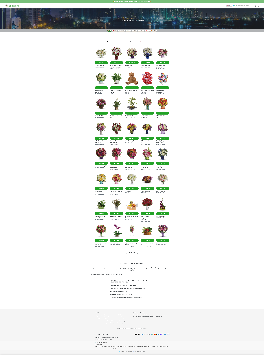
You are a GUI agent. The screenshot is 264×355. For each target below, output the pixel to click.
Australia (111, 348)
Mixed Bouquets (109, 319)
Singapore (116, 348)
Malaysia (120, 348)
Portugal (131, 346)
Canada (145, 346)
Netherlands (120, 346)
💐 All (109, 30)
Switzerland (126, 346)
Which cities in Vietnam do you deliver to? (121, 294)
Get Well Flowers (99, 319)
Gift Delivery (121, 315)
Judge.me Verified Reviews (124, 328)
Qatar (99, 348)
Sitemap (97, 321)
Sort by (96, 41)
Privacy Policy (98, 323)
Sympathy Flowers (103, 315)
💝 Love (147, 30)
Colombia (153, 346)
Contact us (118, 319)
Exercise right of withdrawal (139, 328)
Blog (96, 315)
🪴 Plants (128, 30)
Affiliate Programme (121, 323)
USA (142, 346)
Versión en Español (128, 351)
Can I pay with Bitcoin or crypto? (119, 291)
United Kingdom (114, 346)
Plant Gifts (113, 315)
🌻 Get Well (153, 30)
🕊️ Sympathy (121, 30)
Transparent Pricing (109, 323)
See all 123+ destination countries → (130, 348)
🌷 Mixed (134, 30)
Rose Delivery (98, 317)
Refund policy (121, 321)
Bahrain (96, 348)
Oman (103, 348)
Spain (99, 346)
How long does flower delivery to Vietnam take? (123, 285)
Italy (105, 346)
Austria (135, 346)
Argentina (161, 346)
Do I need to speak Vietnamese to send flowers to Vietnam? (126, 297)
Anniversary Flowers (119, 317)
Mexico (148, 346)
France (102, 346)
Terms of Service (111, 321)
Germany (108, 346)
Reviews (103, 321)
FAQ (124, 319)
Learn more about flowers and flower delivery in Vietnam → (106, 274)
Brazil (157, 346)
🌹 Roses (115, 30)
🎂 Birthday (141, 30)
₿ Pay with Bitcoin (98, 344)
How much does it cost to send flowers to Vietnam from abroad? (127, 288)
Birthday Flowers (108, 317)
